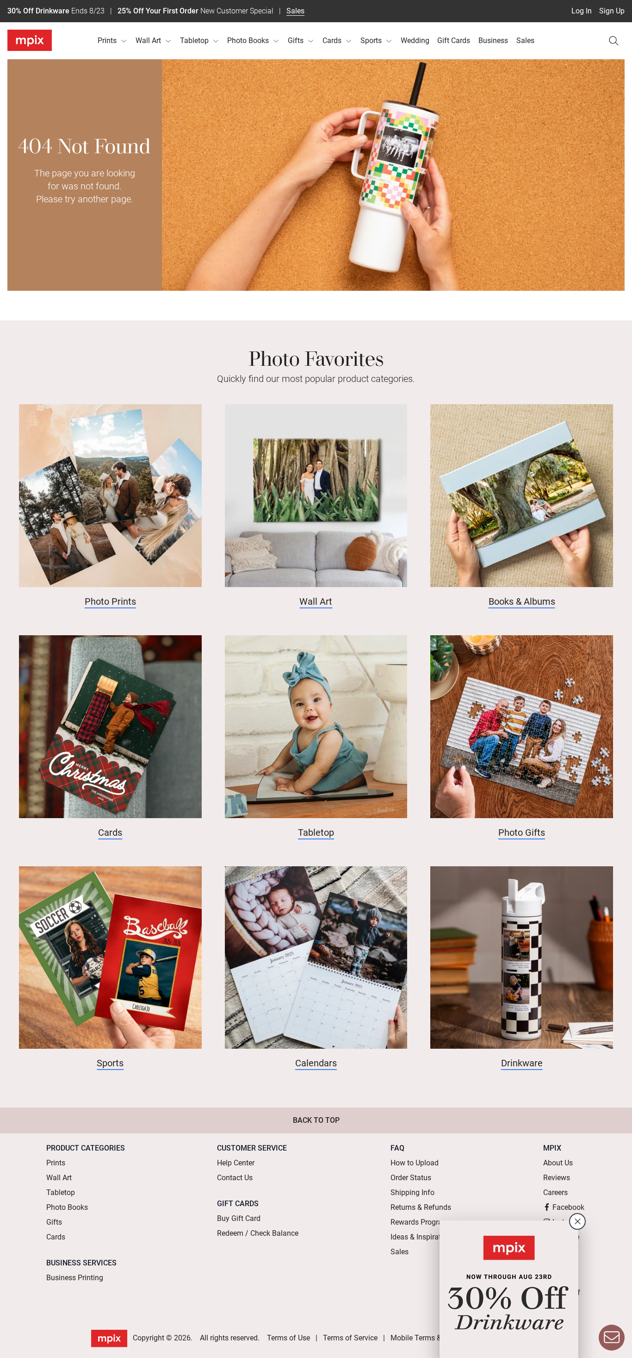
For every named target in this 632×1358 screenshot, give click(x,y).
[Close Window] (577, 1221)
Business (493, 40)
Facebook (568, 1207)
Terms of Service (350, 1337)
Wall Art (148, 40)
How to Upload (414, 1162)
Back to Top (316, 1120)
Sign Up (612, 10)
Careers (555, 1192)
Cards (331, 40)
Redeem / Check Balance (257, 1233)
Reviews (556, 1177)
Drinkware (522, 1063)
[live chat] (612, 1338)
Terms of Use (288, 1337)
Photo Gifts (521, 832)
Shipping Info (412, 1192)
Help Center (235, 1162)
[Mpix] (29, 40)
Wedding (415, 40)
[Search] (613, 41)
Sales (295, 10)
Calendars (316, 1063)
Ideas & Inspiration (420, 1237)
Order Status (410, 1177)
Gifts (296, 40)
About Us (558, 1162)
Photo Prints (110, 601)
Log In (581, 10)
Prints (107, 40)
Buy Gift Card (238, 1218)
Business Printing (74, 1277)
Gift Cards (453, 40)
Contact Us (235, 1177)
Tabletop (194, 40)
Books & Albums (522, 601)
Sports (371, 40)
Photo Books (248, 40)
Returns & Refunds (420, 1207)
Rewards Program (419, 1222)
